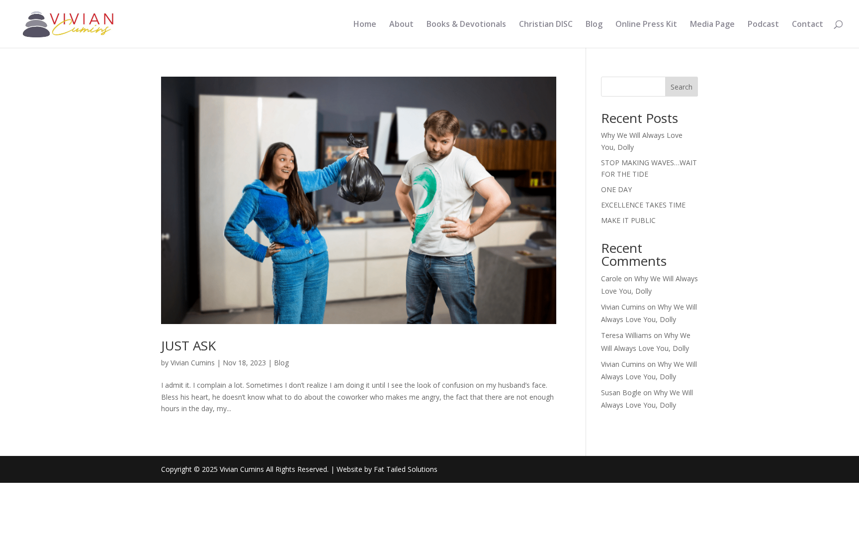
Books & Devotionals (466, 24)
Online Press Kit (646, 24)
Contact (807, 24)
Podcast (763, 24)
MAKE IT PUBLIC (628, 220)
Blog (594, 24)
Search (681, 87)
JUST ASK (188, 345)
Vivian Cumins (193, 362)
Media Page (712, 24)
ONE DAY (616, 189)
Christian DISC (546, 24)
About (401, 24)
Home (364, 24)
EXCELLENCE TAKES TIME (643, 205)
